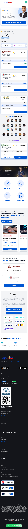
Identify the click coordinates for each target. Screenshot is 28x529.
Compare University (6, 63)
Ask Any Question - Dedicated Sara (8, 478)
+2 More (24, 105)
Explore (10, 249)
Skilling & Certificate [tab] (7, 221)
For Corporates (4, 471)
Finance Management (5, 409)
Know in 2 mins (6, 57)
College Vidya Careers (6, 474)
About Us (3, 462)
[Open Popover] (13, 58)
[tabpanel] (14, 238)
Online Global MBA (5, 425)
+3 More (24, 60)
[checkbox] (1, 63)
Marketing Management (6, 411)
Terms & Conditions (14, 516)
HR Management (4, 413)
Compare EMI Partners (13, 313)
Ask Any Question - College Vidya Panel (9, 476)
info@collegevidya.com (6, 376)
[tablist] (6, 221)
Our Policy (22, 516)
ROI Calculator (4, 467)
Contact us (3, 472)
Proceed (20, 67)
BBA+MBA (3, 437)
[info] (26, 2)
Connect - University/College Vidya (14, 22)
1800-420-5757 (5, 383)
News (2, 465)
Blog (2, 463)
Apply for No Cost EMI (13, 309)
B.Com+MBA (3, 439)
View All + (3, 415)
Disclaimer (6, 516)
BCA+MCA (3, 435)
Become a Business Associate (7, 469)
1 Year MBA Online (4, 427)
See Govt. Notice (4, 38)
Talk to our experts (19, 57)
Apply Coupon (8, 66)
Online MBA (3, 423)
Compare (14, 285)
